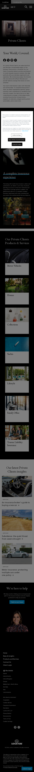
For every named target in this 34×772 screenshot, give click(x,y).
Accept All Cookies (17, 144)
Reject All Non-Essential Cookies (16, 139)
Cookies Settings (16, 135)
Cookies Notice (25, 130)
